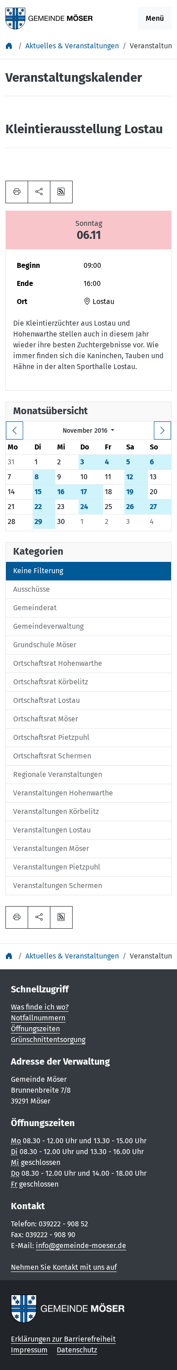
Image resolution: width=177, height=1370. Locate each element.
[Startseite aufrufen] (49, 18)
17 (83, 491)
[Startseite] (10, 46)
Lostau (102, 301)
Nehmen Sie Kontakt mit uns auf (64, 1267)
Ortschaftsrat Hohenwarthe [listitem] (57, 663)
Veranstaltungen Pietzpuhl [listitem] (56, 867)
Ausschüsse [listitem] (31, 589)
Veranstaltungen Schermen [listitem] (57, 885)
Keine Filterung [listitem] (38, 570)
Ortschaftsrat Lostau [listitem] (46, 700)
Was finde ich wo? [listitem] (40, 1007)
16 (60, 491)
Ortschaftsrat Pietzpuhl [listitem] (51, 737)
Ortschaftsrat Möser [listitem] (45, 719)
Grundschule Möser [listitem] (44, 645)
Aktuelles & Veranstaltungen (72, 46)
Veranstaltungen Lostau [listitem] (52, 830)
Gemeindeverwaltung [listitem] (48, 626)
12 (129, 476)
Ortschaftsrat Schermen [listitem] (52, 756)
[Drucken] (16, 192)
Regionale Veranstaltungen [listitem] (57, 774)
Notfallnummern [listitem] (38, 1018)
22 (38, 506)
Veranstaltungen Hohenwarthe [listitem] (63, 793)
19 (129, 491)
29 (38, 521)
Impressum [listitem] (29, 1350)
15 (38, 491)
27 (153, 506)
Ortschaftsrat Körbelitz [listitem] (50, 682)
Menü (155, 18)
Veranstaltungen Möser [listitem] (51, 848)
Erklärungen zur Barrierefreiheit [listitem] (63, 1339)
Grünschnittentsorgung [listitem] (48, 1039)
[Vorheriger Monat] (14, 430)
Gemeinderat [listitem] (35, 607)
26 (130, 506)
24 (84, 506)
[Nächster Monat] (162, 430)
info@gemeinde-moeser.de (81, 1245)
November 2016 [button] (86, 431)
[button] (39, 192)
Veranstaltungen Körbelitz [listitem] (56, 811)
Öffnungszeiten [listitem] (35, 1028)
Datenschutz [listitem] (77, 1350)
